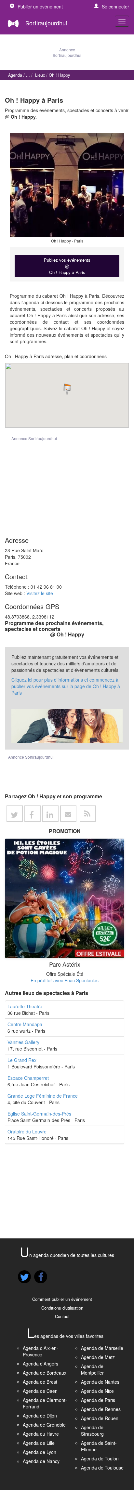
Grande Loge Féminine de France (42, 1095)
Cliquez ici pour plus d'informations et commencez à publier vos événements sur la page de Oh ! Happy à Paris (65, 686)
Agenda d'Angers (40, 1363)
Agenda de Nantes (100, 1382)
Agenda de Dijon (40, 1415)
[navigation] (122, 21)
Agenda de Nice (97, 1391)
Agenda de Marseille (102, 1348)
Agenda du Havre (41, 1434)
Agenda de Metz (98, 1357)
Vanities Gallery (23, 1042)
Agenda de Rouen (99, 1418)
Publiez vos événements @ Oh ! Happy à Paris (67, 266)
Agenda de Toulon (100, 1458)
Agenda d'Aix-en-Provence (40, 1351)
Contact (62, 1316)
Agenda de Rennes (101, 1409)
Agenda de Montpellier (92, 1369)
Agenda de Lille (39, 1443)
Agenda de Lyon (39, 1452)
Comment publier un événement (62, 1299)
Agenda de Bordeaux (44, 1372)
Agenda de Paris (98, 1400)
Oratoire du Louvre (27, 1131)
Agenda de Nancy (41, 1461)
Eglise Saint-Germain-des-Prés (39, 1113)
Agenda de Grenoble (44, 1424)
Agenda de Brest (40, 1382)
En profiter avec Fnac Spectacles (65, 980)
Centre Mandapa (24, 1024)
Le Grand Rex (21, 1060)
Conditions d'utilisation (62, 1308)
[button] (111, 6)
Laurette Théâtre (24, 1006)
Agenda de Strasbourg (92, 1430)
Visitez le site (39, 593)
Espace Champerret (28, 1078)
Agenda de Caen (40, 1391)
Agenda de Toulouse (102, 1467)
